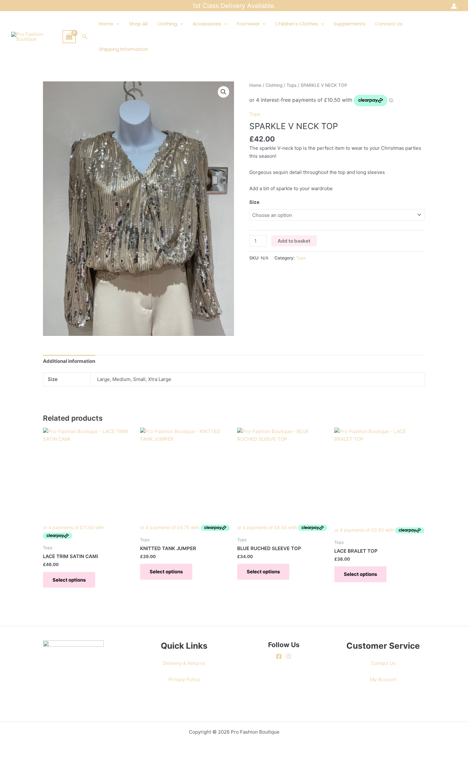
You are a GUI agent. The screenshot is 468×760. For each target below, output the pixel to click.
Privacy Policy (184, 679)
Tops (291, 85)
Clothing (167, 23)
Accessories (207, 23)
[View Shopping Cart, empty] (69, 36)
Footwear (248, 23)
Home (106, 23)
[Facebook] (279, 656)
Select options (69, 580)
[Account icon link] (454, 6)
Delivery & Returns (184, 663)
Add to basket (294, 241)
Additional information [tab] (69, 361)
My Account (383, 679)
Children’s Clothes (296, 23)
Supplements (349, 23)
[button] (85, 37)
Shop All (138, 23)
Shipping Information (123, 49)
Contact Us (388, 23)
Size (254, 202)
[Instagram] (288, 656)
